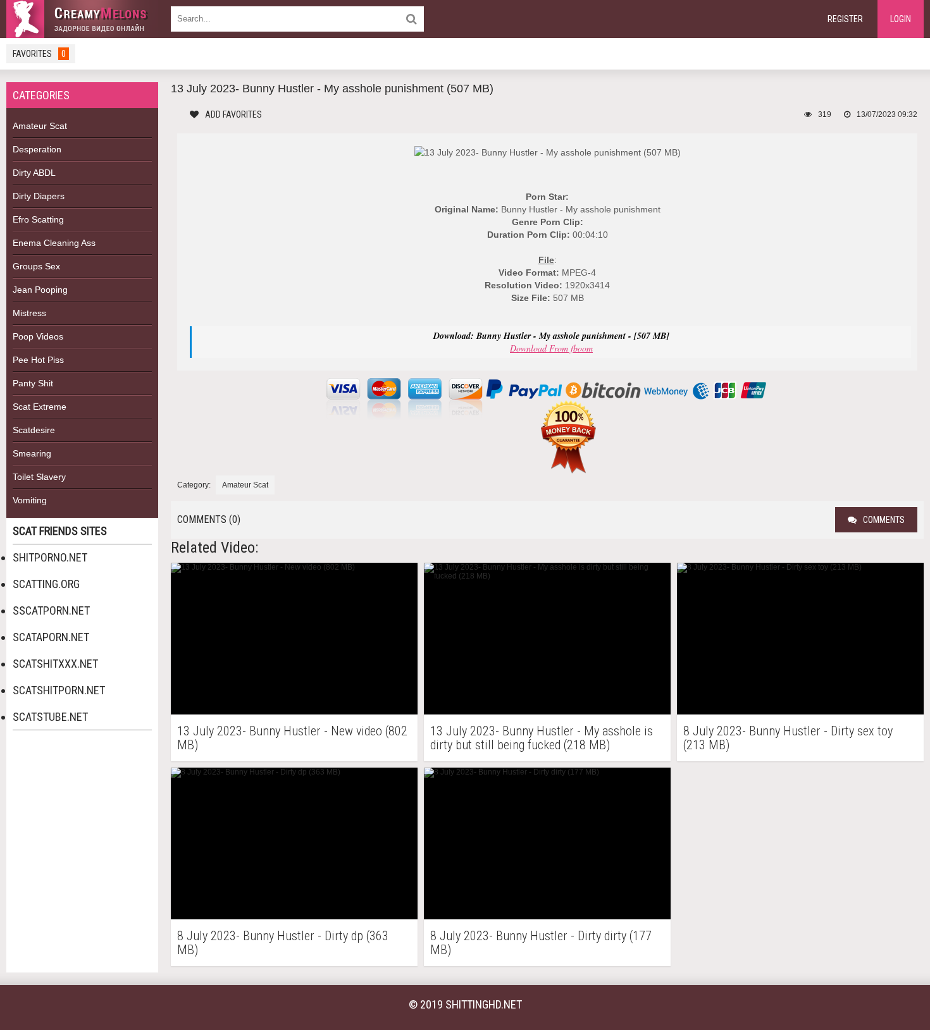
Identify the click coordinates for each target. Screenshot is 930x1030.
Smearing (32, 453)
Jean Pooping (40, 290)
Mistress (29, 313)
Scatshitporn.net (59, 690)
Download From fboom (551, 348)
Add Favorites (233, 114)
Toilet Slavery (39, 477)
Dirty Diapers (39, 196)
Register (845, 19)
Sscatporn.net (51, 610)
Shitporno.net (50, 557)
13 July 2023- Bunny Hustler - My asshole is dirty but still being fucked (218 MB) (541, 738)
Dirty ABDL (34, 173)
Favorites (39, 54)
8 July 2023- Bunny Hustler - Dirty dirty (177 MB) (541, 943)
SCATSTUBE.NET (50, 716)
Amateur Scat (40, 126)
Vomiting (30, 500)
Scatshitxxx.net (55, 663)
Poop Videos (38, 336)
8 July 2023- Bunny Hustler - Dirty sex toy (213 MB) (788, 738)
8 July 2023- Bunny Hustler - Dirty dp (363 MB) (282, 943)
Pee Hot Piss (38, 360)
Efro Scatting (38, 219)
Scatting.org (46, 584)
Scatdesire (34, 430)
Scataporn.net (51, 637)
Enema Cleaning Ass (54, 243)
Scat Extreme (39, 407)
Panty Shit (33, 383)
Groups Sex (36, 266)
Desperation (37, 149)
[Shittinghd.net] (82, 19)
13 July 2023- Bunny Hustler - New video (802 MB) (292, 738)
